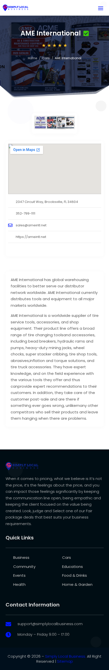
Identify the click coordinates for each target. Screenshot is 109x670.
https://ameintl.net (31, 236)
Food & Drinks (74, 575)
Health (19, 584)
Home (32, 58)
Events (19, 575)
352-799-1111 (25, 213)
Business (21, 557)
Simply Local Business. (65, 656)
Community (24, 566)
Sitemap (65, 661)
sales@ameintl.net (31, 225)
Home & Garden (77, 584)
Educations (72, 566)
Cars (46, 58)
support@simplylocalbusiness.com (50, 623)
